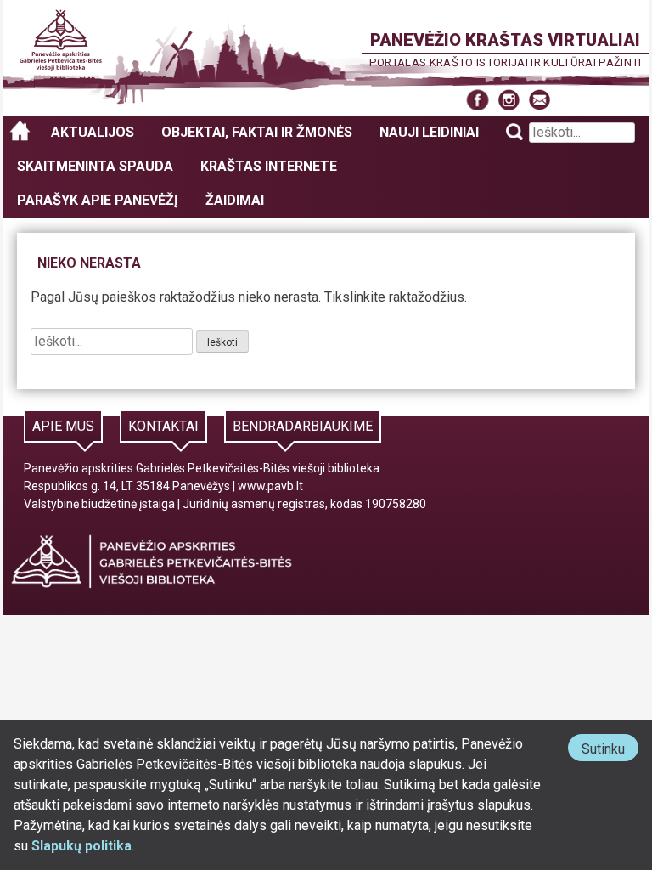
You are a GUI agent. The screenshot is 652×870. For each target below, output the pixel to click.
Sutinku (610, 750)
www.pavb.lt (270, 486)
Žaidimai (234, 200)
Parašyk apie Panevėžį (97, 200)
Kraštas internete (268, 166)
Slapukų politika (81, 846)
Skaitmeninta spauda (95, 166)
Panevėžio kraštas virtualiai (505, 40)
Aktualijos (92, 132)
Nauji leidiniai (429, 132)
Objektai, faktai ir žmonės (256, 132)
